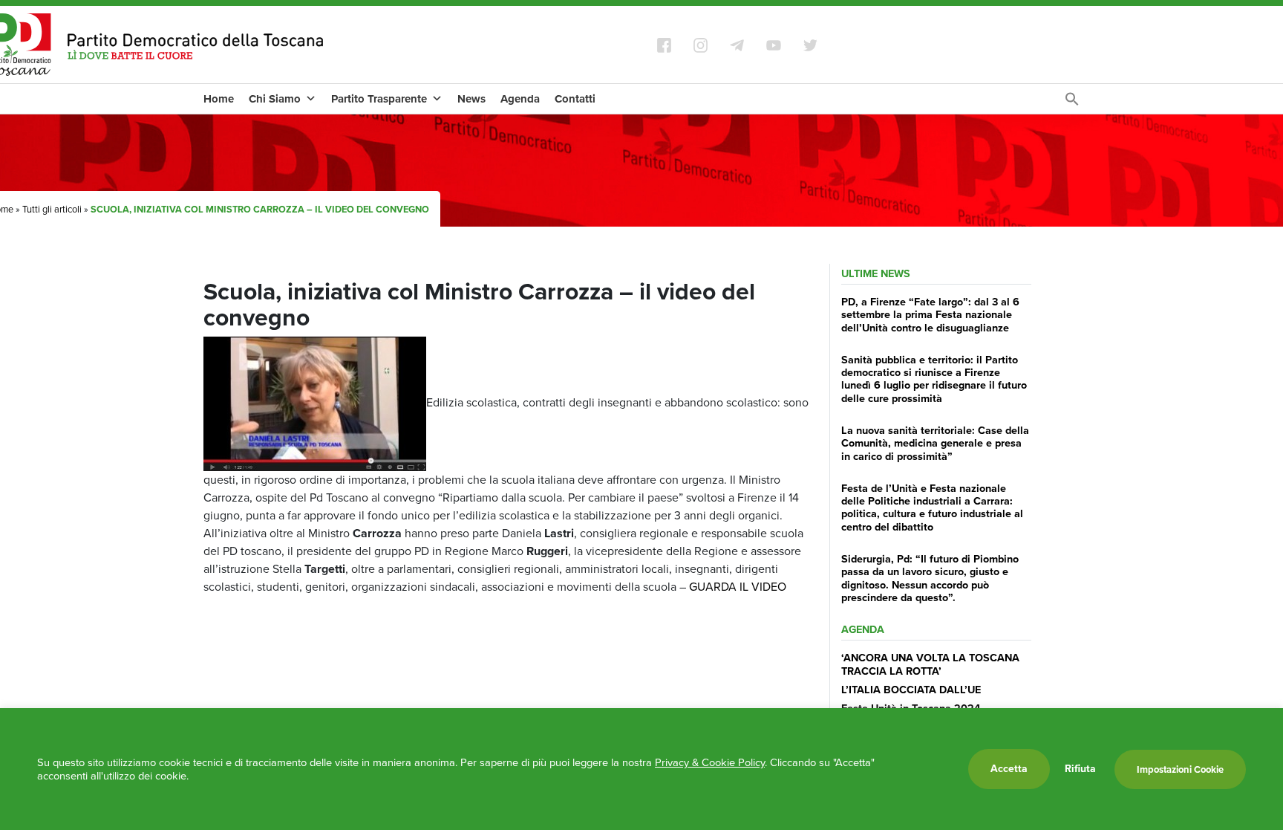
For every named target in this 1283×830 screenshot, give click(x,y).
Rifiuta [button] (1080, 769)
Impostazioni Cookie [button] (1180, 769)
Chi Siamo (275, 99)
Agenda (520, 99)
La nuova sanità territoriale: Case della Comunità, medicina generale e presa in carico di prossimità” (935, 443)
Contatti (575, 99)
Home (218, 99)
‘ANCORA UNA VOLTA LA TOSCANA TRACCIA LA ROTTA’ (930, 663)
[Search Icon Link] (1072, 103)
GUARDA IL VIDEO (737, 586)
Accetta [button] (1009, 768)
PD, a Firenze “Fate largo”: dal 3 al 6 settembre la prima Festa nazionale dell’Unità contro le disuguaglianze (930, 315)
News (471, 99)
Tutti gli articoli (52, 209)
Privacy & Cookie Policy (710, 762)
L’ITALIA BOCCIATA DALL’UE (911, 689)
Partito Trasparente (379, 99)
